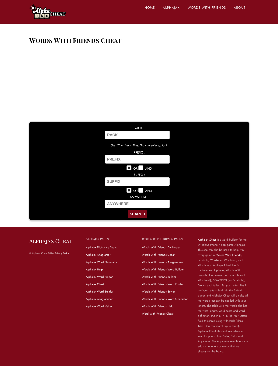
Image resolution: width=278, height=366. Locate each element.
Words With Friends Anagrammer (162, 262)
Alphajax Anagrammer (99, 299)
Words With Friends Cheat (158, 255)
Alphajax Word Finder (99, 277)
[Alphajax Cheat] (48, 16)
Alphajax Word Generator (101, 262)
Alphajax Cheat (95, 284)
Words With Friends (207, 7)
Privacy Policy (62, 253)
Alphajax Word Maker (99, 306)
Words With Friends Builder (159, 277)
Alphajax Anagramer (98, 255)
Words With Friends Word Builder (163, 269)
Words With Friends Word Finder (162, 284)
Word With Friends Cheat (157, 314)
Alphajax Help (94, 269)
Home (149, 7)
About (239, 7)
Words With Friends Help (157, 306)
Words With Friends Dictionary (161, 247)
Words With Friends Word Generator (165, 299)
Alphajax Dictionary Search (102, 247)
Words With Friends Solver (158, 292)
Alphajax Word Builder (99, 292)
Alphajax (171, 7)
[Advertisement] (139, 88)
